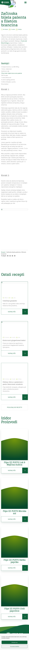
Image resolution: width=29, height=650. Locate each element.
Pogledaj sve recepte (14, 407)
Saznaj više (12, 312)
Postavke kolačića (14, 646)
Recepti (3, 252)
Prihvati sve (15, 642)
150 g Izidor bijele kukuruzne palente (11, 73)
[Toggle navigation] (25, 2)
